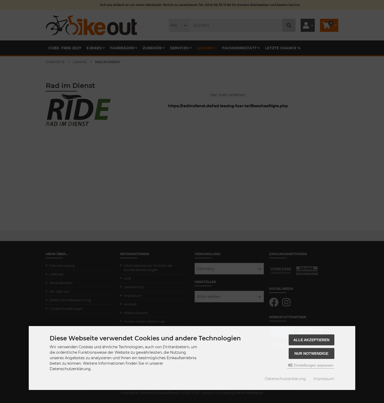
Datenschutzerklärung (285, 378)
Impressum (323, 378)
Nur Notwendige (311, 353)
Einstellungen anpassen (313, 365)
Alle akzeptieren (311, 340)
